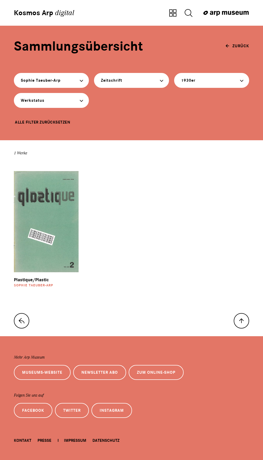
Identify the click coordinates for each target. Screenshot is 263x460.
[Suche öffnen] (188, 13)
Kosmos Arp (44, 13)
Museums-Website (42, 372)
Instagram (112, 410)
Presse (44, 440)
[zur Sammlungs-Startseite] (21, 320)
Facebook (33, 410)
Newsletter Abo (99, 372)
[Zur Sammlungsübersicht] (173, 13)
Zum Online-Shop (156, 372)
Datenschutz (105, 440)
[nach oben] (241, 320)
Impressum (75, 440)
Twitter (72, 410)
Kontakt (22, 440)
